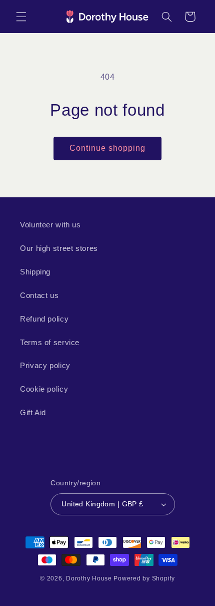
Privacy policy (45, 366)
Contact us (39, 295)
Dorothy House (89, 578)
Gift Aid (33, 413)
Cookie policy (44, 389)
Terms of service (50, 343)
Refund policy (44, 319)
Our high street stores (59, 248)
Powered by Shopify (144, 578)
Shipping (35, 272)
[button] (21, 16)
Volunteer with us (50, 225)
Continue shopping (108, 148)
